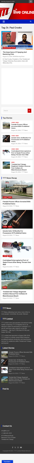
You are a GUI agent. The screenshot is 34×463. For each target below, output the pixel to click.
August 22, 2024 (7, 56)
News (17, 122)
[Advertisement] (17, 86)
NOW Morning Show (9, 47)
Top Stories (7, 118)
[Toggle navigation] (3, 21)
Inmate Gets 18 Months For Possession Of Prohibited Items (21, 139)
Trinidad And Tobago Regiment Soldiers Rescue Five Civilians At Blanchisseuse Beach (20, 167)
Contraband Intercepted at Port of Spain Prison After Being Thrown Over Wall (21, 153)
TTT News (25, 130)
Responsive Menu (31, 1)
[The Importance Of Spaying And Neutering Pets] (17, 40)
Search (29, 111)
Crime (13, 122)
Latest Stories (8, 348)
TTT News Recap (10, 178)
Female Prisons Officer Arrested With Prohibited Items (20, 126)
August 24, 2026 (16, 130)
